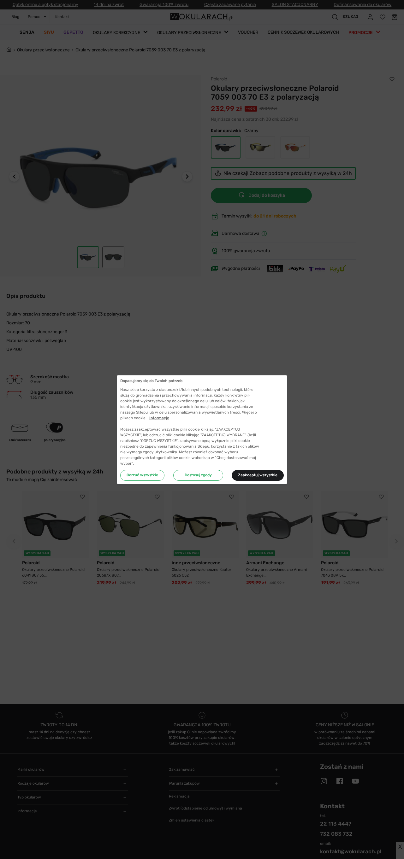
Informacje (159, 418)
